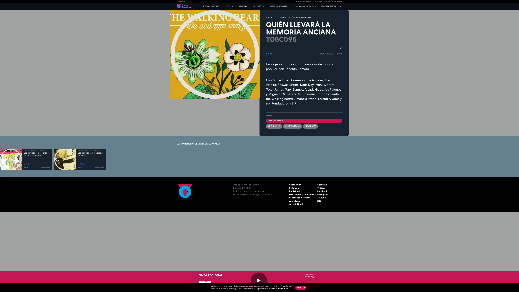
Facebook (322, 191)
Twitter (321, 188)
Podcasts (272, 17)
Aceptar (301, 288)
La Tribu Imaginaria (278, 6)
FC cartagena (337, 1)
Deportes (257, 6)
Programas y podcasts (303, 6)
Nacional (243, 6)
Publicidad (294, 191)
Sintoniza (294, 188)
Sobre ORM (295, 184)
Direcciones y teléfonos (301, 194)
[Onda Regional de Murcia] (184, 6)
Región (228, 6)
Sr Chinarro (274, 126)
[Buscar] (340, 6)
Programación (328, 6)
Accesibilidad (296, 204)
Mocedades (310, 126)
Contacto (322, 184)
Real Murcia (327, 1)
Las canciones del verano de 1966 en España (36, 154)
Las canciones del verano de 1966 (90, 154)
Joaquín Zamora (276, 121)
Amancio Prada (292, 126)
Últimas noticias (211, 6)
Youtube (321, 197)
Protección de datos (299, 197)
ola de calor (317, 1)
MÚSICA (283, 17)
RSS (319, 201)
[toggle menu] (233, 6)
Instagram (322, 194)
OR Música (309, 277)
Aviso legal (294, 201)
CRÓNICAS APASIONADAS (300, 17)
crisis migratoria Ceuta (303, 1)
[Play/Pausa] (259, 281)
